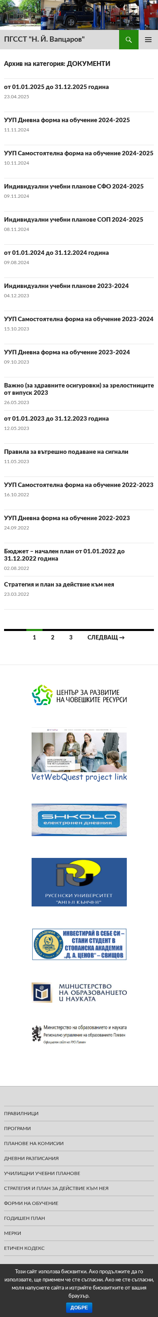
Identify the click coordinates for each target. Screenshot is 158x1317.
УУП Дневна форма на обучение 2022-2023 (67, 518)
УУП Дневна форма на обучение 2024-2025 (67, 120)
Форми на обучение (31, 1203)
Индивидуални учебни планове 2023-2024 (66, 286)
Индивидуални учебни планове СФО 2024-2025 (74, 187)
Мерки (12, 1233)
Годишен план (24, 1218)
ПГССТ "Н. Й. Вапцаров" (44, 39)
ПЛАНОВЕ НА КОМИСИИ (34, 1143)
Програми (17, 1128)
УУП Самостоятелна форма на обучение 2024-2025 (79, 153)
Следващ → (106, 638)
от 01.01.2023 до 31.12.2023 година (56, 419)
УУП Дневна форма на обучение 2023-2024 (67, 352)
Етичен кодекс (24, 1248)
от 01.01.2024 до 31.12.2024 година (56, 253)
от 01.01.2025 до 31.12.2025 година (56, 87)
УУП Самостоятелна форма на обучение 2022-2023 (79, 485)
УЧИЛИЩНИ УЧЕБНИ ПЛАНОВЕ (42, 1173)
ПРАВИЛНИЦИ (21, 1113)
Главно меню (148, 39)
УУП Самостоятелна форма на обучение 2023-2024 (79, 319)
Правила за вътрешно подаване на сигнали (66, 452)
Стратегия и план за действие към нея (59, 585)
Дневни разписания (31, 1158)
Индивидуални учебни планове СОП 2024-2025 (73, 220)
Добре (79, 1308)
